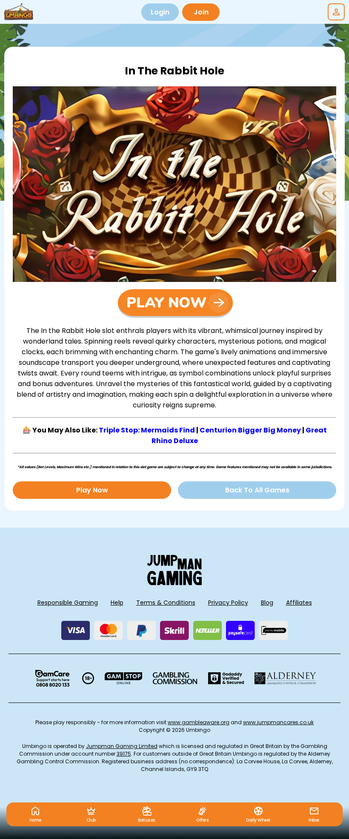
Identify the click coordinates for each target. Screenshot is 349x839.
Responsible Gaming (67, 602)
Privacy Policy (228, 602)
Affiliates (299, 602)
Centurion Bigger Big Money (250, 430)
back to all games (257, 490)
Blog (267, 602)
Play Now (92, 490)
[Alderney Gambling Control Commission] (285, 678)
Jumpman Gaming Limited (121, 746)
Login (160, 12)
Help (117, 602)
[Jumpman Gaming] (174, 583)
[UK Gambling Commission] (175, 678)
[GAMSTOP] (124, 678)
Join (201, 12)
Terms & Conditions (165, 602)
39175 (124, 753)
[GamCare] (52, 678)
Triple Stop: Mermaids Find (147, 430)
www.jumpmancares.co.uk (278, 722)
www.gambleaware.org (198, 722)
